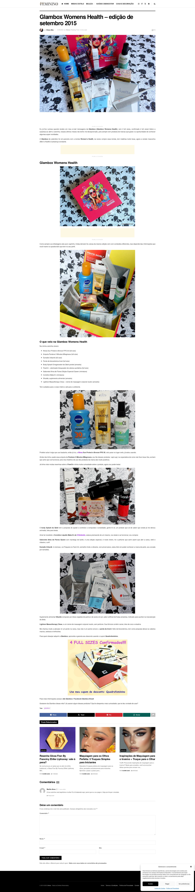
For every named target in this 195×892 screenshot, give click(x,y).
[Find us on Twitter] (145, 4)
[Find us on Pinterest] (149, 4)
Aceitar (150, 884)
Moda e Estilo (77, 4)
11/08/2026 (55, 774)
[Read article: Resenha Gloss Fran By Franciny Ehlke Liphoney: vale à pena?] (57, 740)
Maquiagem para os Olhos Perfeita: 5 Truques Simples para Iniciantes (95, 759)
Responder (51, 795)
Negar (167, 884)
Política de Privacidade (172, 888)
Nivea (80, 452)
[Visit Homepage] (49, 4)
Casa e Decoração (125, 4)
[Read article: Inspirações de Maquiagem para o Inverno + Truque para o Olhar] (137, 740)
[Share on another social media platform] (153, 715)
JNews (49, 885)
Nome (42, 839)
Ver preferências (184, 884)
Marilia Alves (51, 789)
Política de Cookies (160, 888)
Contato (137, 885)
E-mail (42, 848)
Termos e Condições (112, 885)
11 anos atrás (62, 789)
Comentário (44, 813)
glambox (47, 708)
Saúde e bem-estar (105, 4)
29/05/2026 (95, 774)
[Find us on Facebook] (141, 4)
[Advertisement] (97, 119)
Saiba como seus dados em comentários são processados (87, 863)
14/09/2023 (60, 30)
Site (100, 848)
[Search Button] (154, 4)
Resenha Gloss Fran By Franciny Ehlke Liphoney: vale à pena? (57, 759)
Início (102, 885)
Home (66, 4)
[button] (191, 867)
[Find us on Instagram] (138, 4)
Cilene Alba (50, 30)
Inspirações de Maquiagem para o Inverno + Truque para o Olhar (137, 757)
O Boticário (81, 535)
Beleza (89, 4)
